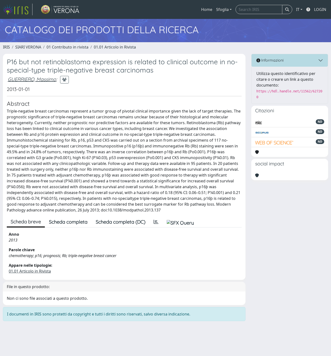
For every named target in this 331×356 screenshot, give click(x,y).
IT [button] (297, 9)
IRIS (6, 47)
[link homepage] (17, 9)
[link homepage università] (60, 9)
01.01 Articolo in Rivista (115, 47)
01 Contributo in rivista (67, 47)
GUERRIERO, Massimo (32, 79)
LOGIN (320, 9)
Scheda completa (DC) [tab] (120, 222)
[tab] (156, 222)
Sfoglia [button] (222, 9)
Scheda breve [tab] (26, 221)
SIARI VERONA (28, 47)
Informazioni (272, 60)
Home (206, 9)
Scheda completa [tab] (68, 222)
